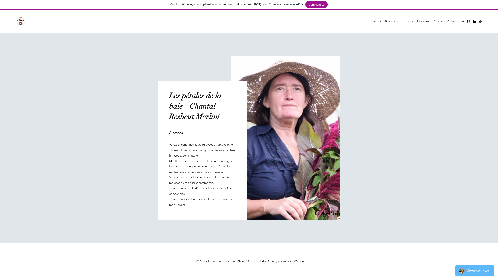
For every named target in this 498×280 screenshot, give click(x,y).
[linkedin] (475, 21)
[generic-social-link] (480, 21)
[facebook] (463, 21)
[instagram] (469, 21)
